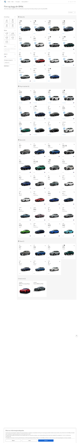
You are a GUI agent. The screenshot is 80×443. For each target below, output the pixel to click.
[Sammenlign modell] (31, 21)
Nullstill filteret (6, 65)
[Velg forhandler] (75, 2)
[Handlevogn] (71, 2)
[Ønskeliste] (73, 2)
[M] (5, 56)
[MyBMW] (69, 2)
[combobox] (77, 335)
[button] (15, 17)
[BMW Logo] (5, 2)
